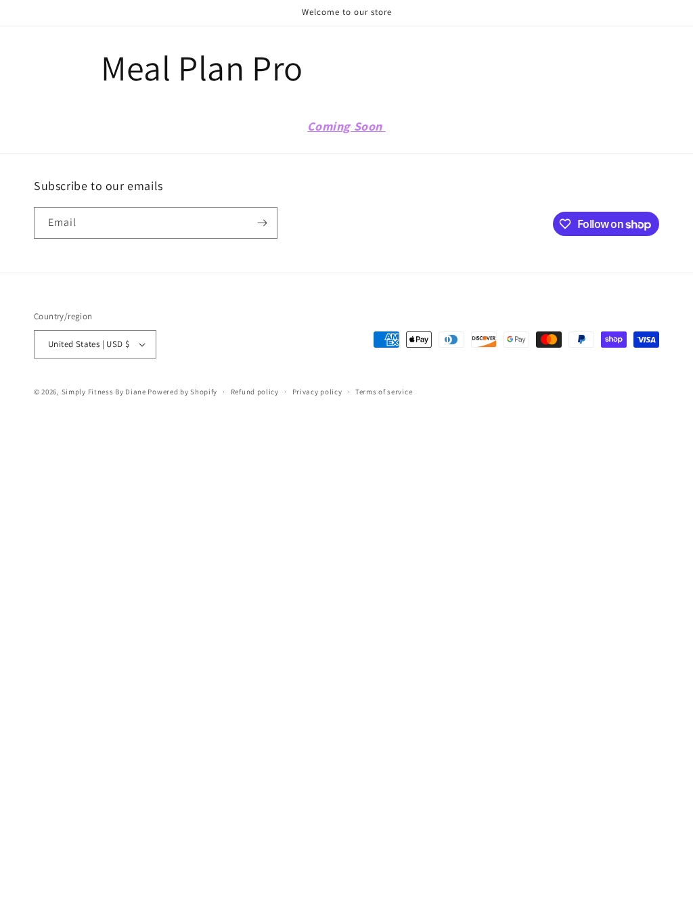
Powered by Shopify (182, 391)
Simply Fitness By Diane (104, 391)
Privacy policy (317, 391)
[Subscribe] (262, 223)
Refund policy (255, 391)
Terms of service (383, 391)
